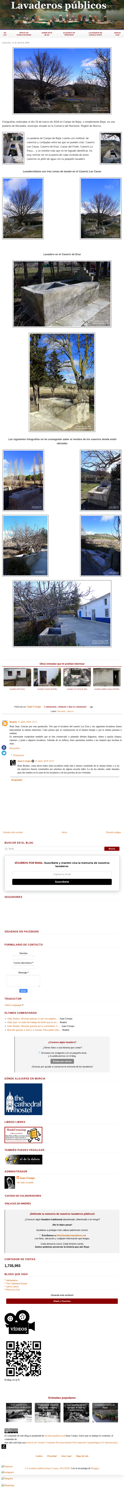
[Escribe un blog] (99, 707)
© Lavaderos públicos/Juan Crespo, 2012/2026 (47, 1468)
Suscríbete (62, 881)
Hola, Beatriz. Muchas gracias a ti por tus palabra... (32, 1018)
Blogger (95, 1468)
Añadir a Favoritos (62, 1301)
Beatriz (13, 722)
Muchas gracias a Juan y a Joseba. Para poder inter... (33, 1030)
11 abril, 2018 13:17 (27, 722)
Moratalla (61, 711)
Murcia (70, 711)
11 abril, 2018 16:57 (44, 761)
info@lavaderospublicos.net (71, 1235)
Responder (15, 748)
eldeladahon (12, 1280)
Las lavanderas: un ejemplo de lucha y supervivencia (76, 1407)
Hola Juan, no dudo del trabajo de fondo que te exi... (32, 1022)
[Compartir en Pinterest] (108, 707)
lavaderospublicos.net (55, 1435)
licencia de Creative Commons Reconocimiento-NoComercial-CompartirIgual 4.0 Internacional (71, 1442)
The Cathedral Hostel (16, 1283)
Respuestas (18, 755)
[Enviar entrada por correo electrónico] (91, 706)
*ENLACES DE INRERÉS (18, 1203)
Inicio (64, 832)
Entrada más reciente (13, 832)
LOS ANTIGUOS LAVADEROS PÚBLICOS (19, 1406)
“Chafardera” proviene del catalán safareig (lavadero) (47, 1407)
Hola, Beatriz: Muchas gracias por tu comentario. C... (33, 1026)
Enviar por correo (62, 1061)
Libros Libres (12, 1286)
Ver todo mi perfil (25, 1182)
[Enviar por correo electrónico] (96, 707)
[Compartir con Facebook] (105, 707)
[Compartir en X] (102, 707)
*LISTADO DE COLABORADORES (23, 1196)
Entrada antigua (113, 832)
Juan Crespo (24, 761)
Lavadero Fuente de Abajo (105, 1406)
